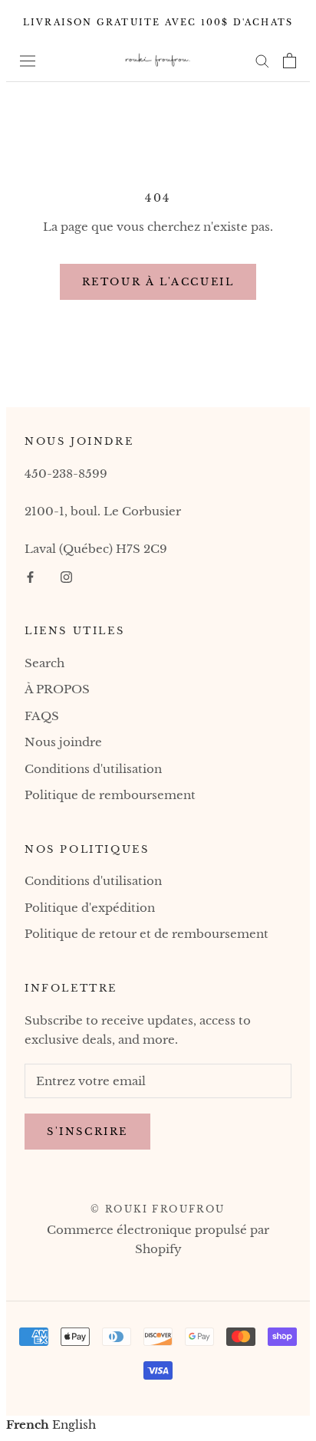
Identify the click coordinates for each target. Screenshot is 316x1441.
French (27, 1424)
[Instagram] (66, 577)
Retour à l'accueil (158, 281)
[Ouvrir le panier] (289, 60)
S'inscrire (87, 1131)
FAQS (42, 716)
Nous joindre (63, 742)
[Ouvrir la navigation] (27, 60)
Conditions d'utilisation (93, 769)
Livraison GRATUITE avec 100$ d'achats (158, 22)
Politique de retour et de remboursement (146, 933)
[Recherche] (262, 60)
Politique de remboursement (110, 795)
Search (44, 663)
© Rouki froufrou (158, 1209)
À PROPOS (57, 689)
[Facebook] (30, 577)
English (74, 1424)
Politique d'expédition (90, 907)
